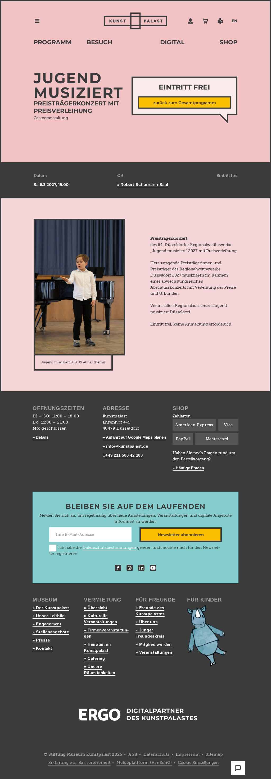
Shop (228, 42)
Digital (172, 42)
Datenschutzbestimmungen (109, 548)
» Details (40, 437)
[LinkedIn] (141, 569)
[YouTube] (153, 569)
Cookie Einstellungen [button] (198, 763)
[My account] (190, 20)
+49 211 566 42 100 (124, 455)
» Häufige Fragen (188, 468)
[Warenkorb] (205, 20)
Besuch (99, 42)
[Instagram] (130, 569)
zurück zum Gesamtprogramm (184, 102)
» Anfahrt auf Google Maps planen (134, 437)
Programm (52, 42)
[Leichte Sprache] (220, 20)
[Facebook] (118, 569)
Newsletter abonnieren (181, 534)
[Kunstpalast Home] (135, 21)
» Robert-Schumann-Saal (142, 184)
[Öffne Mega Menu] (37, 20)
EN (234, 20)
